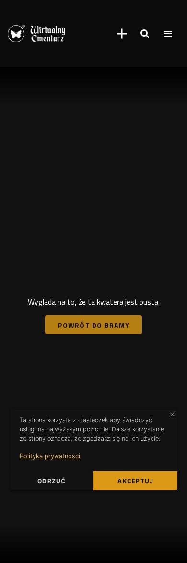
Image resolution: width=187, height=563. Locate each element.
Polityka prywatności (50, 456)
